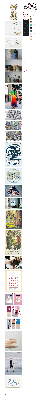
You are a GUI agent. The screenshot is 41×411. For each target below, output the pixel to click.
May (24, 73)
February (25, 75)
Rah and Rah (6, 269)
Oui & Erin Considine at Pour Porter (8, 48)
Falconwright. (25, 64)
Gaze (24, 68)
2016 (24, 47)
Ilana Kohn (8, 141)
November (25, 51)
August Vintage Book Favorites (26, 65)
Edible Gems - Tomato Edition (26, 70)
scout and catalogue (17, 390)
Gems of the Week (25, 53)
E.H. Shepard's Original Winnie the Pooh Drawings (34, 33)
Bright (24, 59)
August (24, 71)
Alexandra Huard (34, 15)
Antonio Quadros (34, 24)
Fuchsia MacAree (6, 390)
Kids (24, 62)
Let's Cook (25, 67)
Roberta (24, 54)
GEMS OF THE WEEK (9, 390)
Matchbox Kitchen (13, 390)
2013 (24, 49)
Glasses (24, 56)
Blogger (26, 409)
